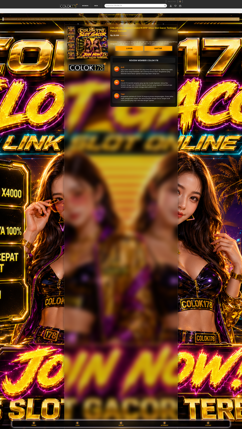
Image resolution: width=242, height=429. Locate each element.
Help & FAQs (172, 1)
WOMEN (85, 5)
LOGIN (129, 48)
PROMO (34, 425)
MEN (96, 5)
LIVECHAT (208, 425)
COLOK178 (113, 42)
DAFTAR (158, 48)
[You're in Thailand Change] (180, 1)
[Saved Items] (175, 6)
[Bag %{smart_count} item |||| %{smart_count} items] (180, 6)
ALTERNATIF (164, 425)
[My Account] (170, 6)
